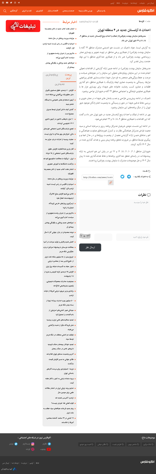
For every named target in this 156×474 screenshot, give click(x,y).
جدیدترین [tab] (60, 84)
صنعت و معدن (68, 10)
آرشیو (112, 3)
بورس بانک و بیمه (85, 10)
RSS (118, 3)
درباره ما (125, 3)
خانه (148, 21)
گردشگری (14, 10)
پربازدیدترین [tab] (52, 75)
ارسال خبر (150, 3)
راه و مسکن (101, 10)
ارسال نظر (90, 247)
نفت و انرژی (27, 10)
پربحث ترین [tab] (68, 76)
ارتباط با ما (15, 463)
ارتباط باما (134, 3)
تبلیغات (142, 3)
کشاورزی (39, 10)
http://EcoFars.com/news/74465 (98, 177)
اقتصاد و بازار (53, 10)
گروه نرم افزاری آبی (6, 469)
